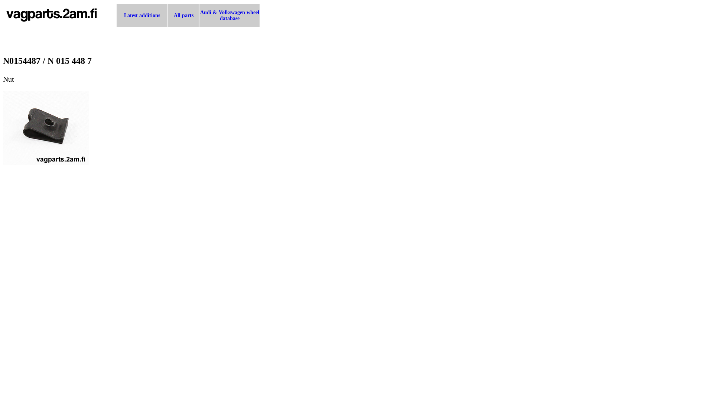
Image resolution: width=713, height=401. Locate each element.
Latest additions (142, 15)
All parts (183, 15)
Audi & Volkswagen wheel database (229, 15)
